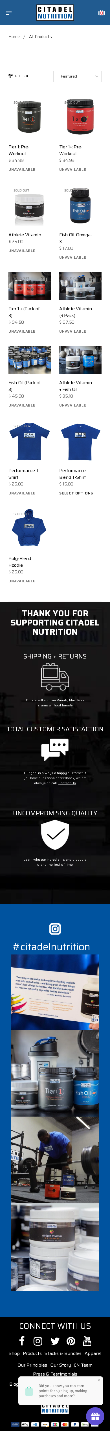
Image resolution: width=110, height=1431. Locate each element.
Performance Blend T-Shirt (72, 474)
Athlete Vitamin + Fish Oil (75, 386)
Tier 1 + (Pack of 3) (24, 312)
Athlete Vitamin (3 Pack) (75, 312)
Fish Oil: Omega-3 (75, 238)
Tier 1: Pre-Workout (18, 150)
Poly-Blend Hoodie (19, 562)
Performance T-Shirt (24, 474)
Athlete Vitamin (24, 234)
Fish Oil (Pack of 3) (24, 386)
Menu (10, 13)
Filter (21, 76)
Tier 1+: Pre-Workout (70, 150)
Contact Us (67, 783)
